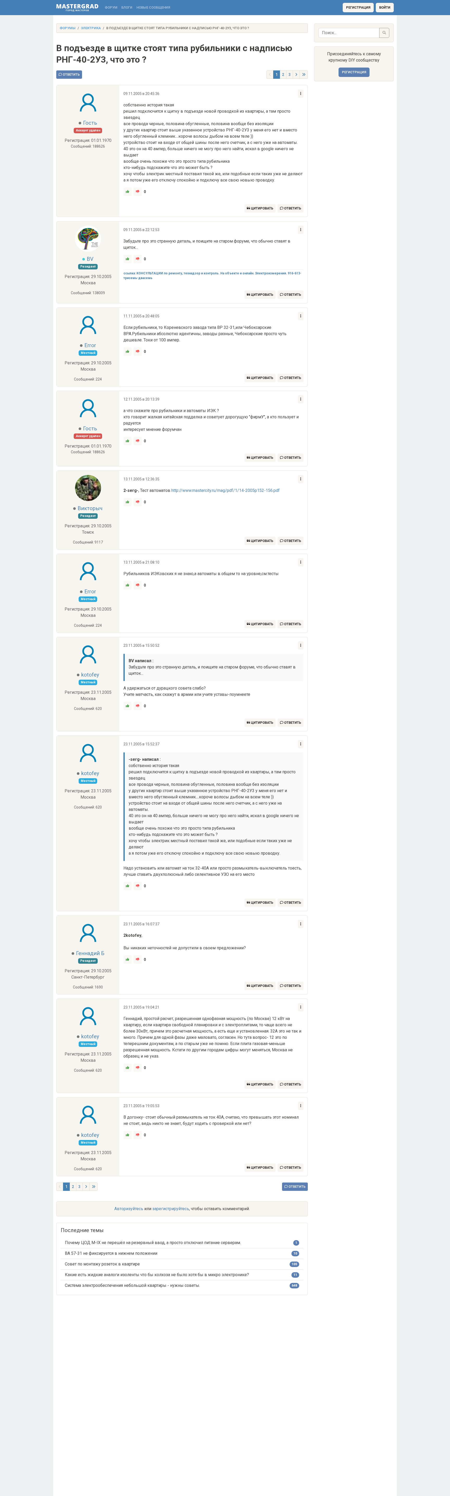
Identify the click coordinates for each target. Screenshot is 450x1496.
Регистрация (358, 7)
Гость (90, 123)
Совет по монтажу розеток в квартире (102, 1264)
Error (90, 345)
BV (90, 259)
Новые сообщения (153, 7)
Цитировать (261, 208)
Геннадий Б (90, 953)
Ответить (71, 74)
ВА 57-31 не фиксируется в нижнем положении (111, 1253)
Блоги (126, 7)
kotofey (90, 675)
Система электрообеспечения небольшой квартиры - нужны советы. (132, 1285)
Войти (384, 7)
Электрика (91, 28)
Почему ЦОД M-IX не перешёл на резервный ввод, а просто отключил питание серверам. (153, 1242)
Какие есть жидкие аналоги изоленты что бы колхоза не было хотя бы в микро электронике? (157, 1274)
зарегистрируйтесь (170, 1208)
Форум (111, 7)
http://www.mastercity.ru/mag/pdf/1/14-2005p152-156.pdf (225, 490)
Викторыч (90, 508)
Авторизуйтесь (128, 1208)
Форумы (68, 28)
